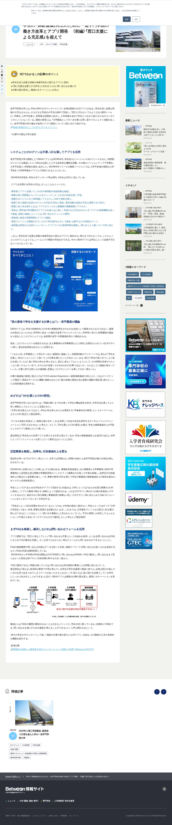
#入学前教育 (146, 274)
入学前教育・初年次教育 (64, 800)
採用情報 (63, 815)
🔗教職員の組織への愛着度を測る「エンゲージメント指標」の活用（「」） (52, 649)
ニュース (11, 800)
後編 (15, 127)
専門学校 (46, 800)
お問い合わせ (53, 815)
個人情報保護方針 (23, 815)
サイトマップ (74, 815)
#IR (41, 44)
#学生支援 (63, 44)
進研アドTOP (10, 815)
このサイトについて (39, 815)
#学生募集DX (132, 274)
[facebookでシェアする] (2, 89)
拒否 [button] (136, 19)
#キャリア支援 (51, 44)
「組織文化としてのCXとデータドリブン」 (37, 127)
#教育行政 (148, 292)
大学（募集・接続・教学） (29, 800)
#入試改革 (138, 298)
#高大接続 (160, 292)
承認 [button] (126, 19)
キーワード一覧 (132, 305)
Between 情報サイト (13, 776)
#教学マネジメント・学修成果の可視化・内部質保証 (146, 286)
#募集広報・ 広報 (133, 280)
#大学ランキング (134, 292)
